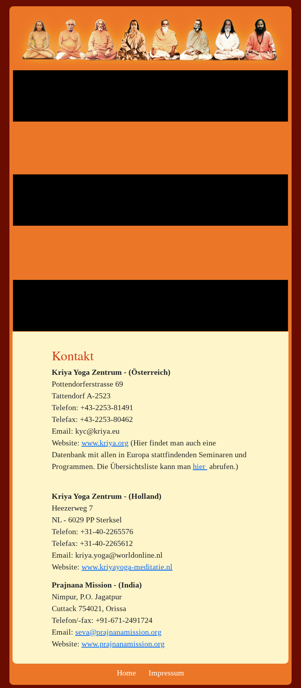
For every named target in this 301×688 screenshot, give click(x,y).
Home (126, 672)
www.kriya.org (105, 442)
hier (200, 466)
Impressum (166, 672)
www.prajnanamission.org (123, 643)
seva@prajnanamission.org (118, 632)
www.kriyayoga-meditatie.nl (127, 566)
